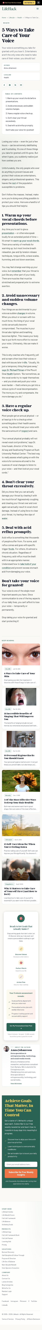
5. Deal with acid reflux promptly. (19, 125)
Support (5, 1294)
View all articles (16, 1083)
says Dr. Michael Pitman (13, 370)
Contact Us (6, 1278)
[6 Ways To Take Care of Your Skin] (21, 654)
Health (19, 17)
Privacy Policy (20, 1319)
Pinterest (23, 1301)
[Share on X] (15, 85)
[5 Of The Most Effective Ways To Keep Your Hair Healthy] (21, 781)
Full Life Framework (8, 1218)
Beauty (8, 795)
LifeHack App (6, 1232)
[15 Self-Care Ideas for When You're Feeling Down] (21, 825)
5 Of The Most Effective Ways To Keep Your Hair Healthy (20, 801)
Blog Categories (7, 1285)
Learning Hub (6, 1241)
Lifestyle (12, 17)
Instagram (14, 1301)
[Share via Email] (21, 85)
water (4, 518)
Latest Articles (7, 1282)
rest (14, 183)
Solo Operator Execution (10, 1268)
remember (16, 270)
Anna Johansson (10, 68)
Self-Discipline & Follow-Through (13, 1255)
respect (25, 430)
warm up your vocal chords (26, 240)
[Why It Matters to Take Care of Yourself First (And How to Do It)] (21, 869)
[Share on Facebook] (4, 85)
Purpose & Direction (9, 1258)
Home (4, 17)
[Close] (38, 2)
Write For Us (6, 1288)
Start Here (7, 1209)
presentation (8, 233)
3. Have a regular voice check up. (19, 113)
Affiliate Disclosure (33, 1319)
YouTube (34, 1301)
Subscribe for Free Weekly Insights (21, 1173)
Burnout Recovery (8, 1252)
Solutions (6, 1249)
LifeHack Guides (7, 1212)
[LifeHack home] (9, 9)
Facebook (5, 1301)
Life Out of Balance (8, 1261)
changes (21, 313)
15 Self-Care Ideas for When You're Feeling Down (19, 845)
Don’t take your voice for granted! (20, 130)
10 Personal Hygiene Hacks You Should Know (19, 757)
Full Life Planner (7, 1238)
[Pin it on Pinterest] (9, 85)
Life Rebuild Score (8, 1215)
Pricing (4, 1245)
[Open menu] (37, 8)
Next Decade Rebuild (9, 1265)
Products (6, 1229)
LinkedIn (5, 1305)
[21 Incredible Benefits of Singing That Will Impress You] (21, 697)
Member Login (7, 1291)
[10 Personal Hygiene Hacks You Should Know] (21, 739)
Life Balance (6, 1221)
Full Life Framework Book (10, 1235)
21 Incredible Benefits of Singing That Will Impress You (19, 716)
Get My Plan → (29, 3)
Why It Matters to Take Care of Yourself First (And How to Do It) (20, 891)
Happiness (9, 884)
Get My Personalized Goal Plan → (21, 1027)
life (25, 362)
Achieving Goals (7, 1224)
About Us (5, 1275)
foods (11, 549)
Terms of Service (8, 1319)
